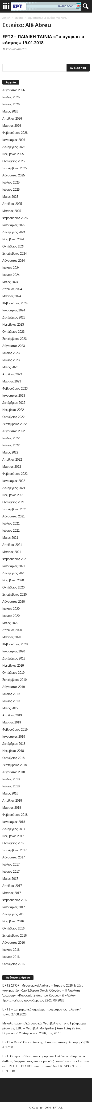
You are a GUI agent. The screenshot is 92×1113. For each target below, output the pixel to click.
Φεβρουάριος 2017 (15, 900)
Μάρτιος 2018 (11, 807)
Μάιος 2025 (10, 196)
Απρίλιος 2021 (12, 545)
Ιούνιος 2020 (11, 616)
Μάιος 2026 (10, 111)
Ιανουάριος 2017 (13, 907)
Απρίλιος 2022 (12, 459)
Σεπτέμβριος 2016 (14, 935)
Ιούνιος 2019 (11, 701)
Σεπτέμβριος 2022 (14, 424)
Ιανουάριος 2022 (13, 481)
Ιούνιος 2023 (11, 360)
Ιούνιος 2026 (11, 104)
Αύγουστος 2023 (13, 346)
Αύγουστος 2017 (13, 857)
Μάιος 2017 (10, 878)
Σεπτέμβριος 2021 (14, 509)
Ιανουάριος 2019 (13, 736)
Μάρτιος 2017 (11, 893)
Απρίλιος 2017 (12, 886)
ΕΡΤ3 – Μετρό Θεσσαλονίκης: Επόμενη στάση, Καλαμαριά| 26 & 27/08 (45, 1045)
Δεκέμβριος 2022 (13, 402)
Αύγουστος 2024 (13, 260)
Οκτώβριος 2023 (13, 331)
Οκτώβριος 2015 (13, 964)
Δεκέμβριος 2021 (13, 488)
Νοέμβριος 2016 (13, 921)
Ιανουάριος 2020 (13, 651)
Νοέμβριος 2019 (13, 665)
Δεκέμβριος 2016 (13, 914)
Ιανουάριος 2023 (13, 395)
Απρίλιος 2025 (12, 204)
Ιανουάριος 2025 (13, 225)
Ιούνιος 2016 (11, 957)
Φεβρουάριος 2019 (15, 729)
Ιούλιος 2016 (11, 949)
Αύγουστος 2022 (13, 431)
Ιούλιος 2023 (11, 353)
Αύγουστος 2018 (13, 772)
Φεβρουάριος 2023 (15, 388)
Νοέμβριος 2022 (13, 410)
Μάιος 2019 (10, 708)
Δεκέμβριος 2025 (13, 147)
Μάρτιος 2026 (11, 125)
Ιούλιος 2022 (11, 438)
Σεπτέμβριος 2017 (14, 850)
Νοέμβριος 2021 (13, 495)
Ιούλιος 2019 (11, 694)
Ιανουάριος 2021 (13, 566)
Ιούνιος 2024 (11, 275)
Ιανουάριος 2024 (13, 310)
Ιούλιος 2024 (11, 267)
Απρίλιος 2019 (12, 715)
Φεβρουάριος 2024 (15, 303)
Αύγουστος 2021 (13, 516)
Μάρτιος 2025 (11, 211)
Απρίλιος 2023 (12, 374)
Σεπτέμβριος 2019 (14, 680)
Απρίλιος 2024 (12, 289)
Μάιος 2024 (10, 282)
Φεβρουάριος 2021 (15, 559)
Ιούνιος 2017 (11, 871)
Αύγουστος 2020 (13, 601)
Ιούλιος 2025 (11, 182)
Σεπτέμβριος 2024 (14, 253)
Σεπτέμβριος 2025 (14, 168)
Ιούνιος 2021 (11, 530)
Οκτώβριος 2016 (13, 928)
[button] (84, 6)
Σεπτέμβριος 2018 (14, 765)
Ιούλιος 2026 (11, 97)
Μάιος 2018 (10, 793)
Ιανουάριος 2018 (13, 822)
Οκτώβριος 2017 (13, 843)
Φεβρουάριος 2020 (15, 644)
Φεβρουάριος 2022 (15, 474)
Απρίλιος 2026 (12, 118)
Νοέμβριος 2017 (13, 836)
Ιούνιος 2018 (11, 786)
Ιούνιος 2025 (11, 189)
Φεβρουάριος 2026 (15, 133)
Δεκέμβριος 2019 (13, 658)
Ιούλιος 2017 (11, 864)
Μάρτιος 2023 (11, 381)
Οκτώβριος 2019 (13, 672)
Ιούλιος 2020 (11, 608)
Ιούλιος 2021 (11, 523)
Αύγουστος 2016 (13, 942)
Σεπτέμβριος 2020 (14, 594)
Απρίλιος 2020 (12, 630)
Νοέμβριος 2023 (13, 324)
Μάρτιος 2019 (11, 722)
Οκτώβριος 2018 (13, 758)
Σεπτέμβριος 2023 (14, 339)
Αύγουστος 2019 (13, 687)
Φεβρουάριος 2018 (15, 815)
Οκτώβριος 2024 (13, 246)
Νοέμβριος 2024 (13, 239)
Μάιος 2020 (10, 623)
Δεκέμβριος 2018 (13, 743)
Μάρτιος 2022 (11, 466)
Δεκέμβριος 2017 (13, 829)
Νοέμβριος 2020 (13, 580)
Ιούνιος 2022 (11, 445)
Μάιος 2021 (10, 537)
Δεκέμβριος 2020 (13, 573)
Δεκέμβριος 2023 (13, 317)
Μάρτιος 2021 (11, 552)
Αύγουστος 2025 (13, 175)
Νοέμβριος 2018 (13, 751)
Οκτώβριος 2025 (13, 161)
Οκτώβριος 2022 (13, 417)
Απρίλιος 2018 (12, 800)
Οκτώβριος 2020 (13, 587)
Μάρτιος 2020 (11, 637)
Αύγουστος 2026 (13, 90)
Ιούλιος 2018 (11, 779)
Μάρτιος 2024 (11, 296)
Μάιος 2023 (10, 367)
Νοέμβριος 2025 (13, 154)
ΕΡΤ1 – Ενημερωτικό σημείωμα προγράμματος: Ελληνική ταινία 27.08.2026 (41, 1012)
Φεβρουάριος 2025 (15, 218)
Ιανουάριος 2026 (13, 140)
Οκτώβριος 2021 (13, 502)
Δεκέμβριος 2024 (13, 232)
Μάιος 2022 (10, 452)
